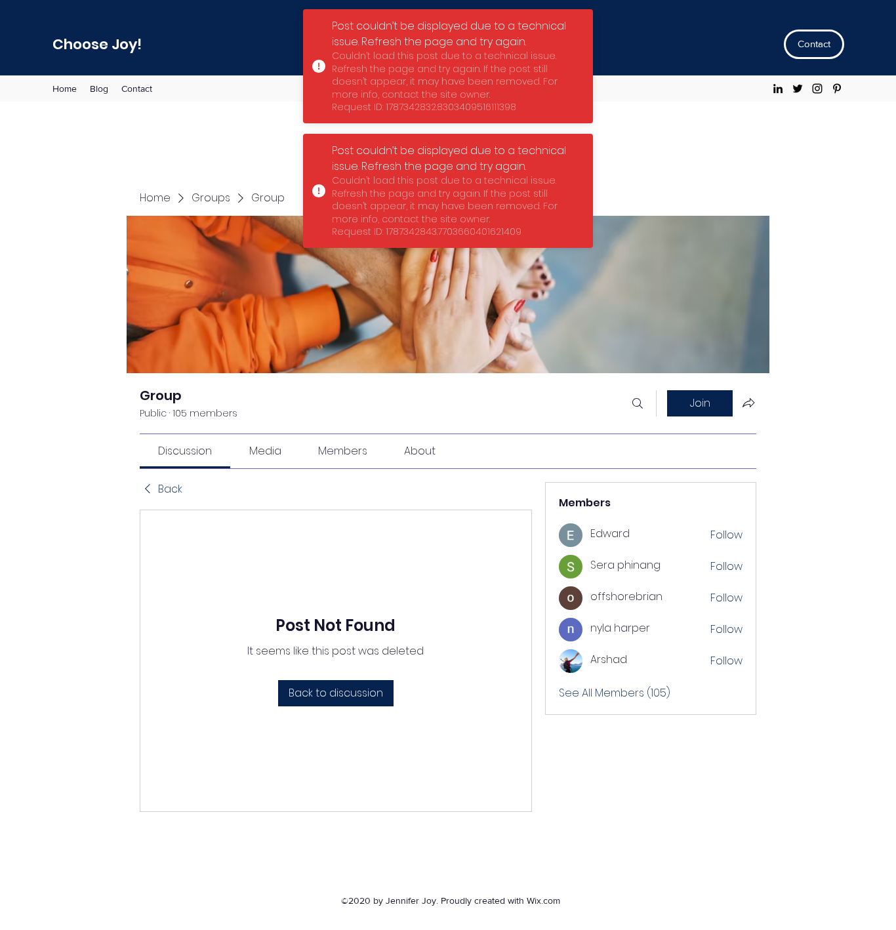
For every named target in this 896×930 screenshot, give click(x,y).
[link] (185, 450)
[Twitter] (797, 88)
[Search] (637, 403)
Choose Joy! (97, 44)
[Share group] (748, 403)
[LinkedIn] (777, 88)
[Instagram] (817, 88)
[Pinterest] (837, 88)
